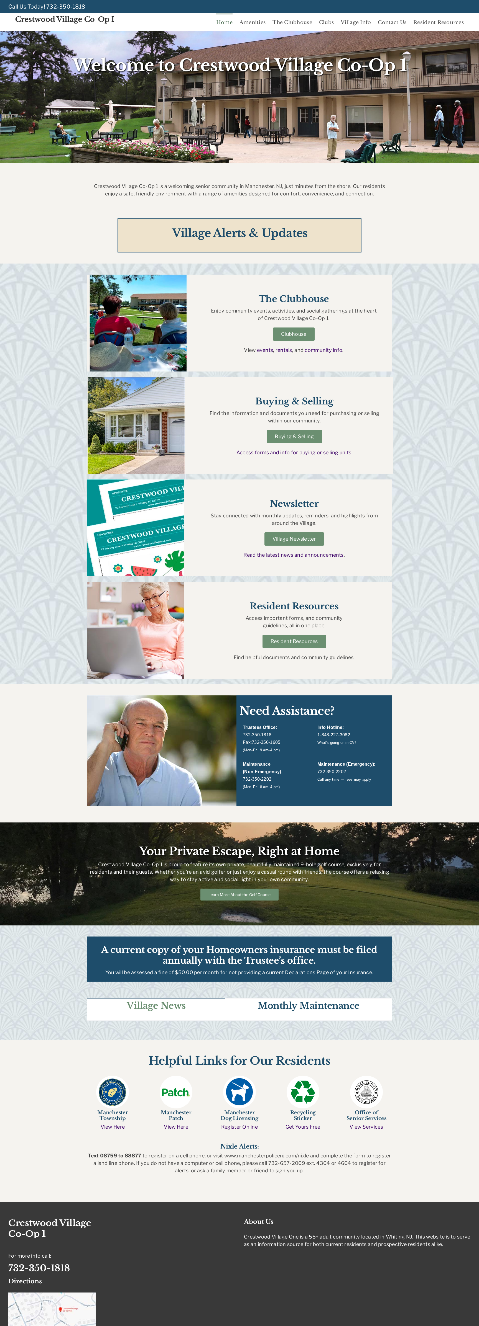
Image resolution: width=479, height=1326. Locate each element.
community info (323, 350)
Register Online (239, 1127)
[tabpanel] (239, 1016)
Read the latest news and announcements (293, 555)
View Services (366, 1127)
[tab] (156, 1005)
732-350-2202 (257, 779)
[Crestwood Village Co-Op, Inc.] (112, 1078)
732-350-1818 (65, 6)
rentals (284, 350)
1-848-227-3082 (333, 734)
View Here (113, 1127)
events (265, 350)
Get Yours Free (303, 1127)
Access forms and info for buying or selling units (293, 452)
